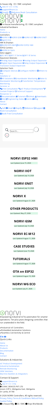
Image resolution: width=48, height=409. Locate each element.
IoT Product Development (32, 88)
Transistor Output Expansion (12, 65)
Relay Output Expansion (35, 63)
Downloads (41, 96)
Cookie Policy (6, 401)
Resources (5, 94)
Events (29, 99)
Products (4, 32)
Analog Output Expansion (35, 60)
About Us (4, 345)
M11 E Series (17, 55)
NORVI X (5, 37)
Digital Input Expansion (12, 63)
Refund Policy (37, 398)
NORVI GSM (16, 37)
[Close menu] (21, 20)
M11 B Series (30, 55)
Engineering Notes (16, 99)
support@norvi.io (9, 381)
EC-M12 (5, 55)
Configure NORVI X (28, 71)
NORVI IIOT (29, 37)
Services (4, 86)
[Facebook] (1, 336)
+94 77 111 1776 (9, 384)
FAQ (4, 99)
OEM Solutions (6, 371)
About (2, 101)
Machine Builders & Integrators (14, 374)
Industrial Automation (9, 366)
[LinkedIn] (3, 336)
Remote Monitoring (8, 368)
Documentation (9, 96)
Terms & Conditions (22, 398)
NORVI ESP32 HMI (25, 45)
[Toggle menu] (22, 16)
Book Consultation (28, 12)
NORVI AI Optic (8, 50)
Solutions (4, 76)
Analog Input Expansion (12, 60)
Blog (36, 99)
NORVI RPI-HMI (9, 45)
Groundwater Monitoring (27, 78)
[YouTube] (5, 336)
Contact (3, 104)
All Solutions (8, 78)
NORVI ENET (41, 37)
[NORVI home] (10, 20)
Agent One (6, 40)
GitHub (31, 96)
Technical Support (25, 91)
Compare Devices (10, 71)
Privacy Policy (6, 398)
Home (2, 29)
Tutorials (22, 96)
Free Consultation (10, 88)
